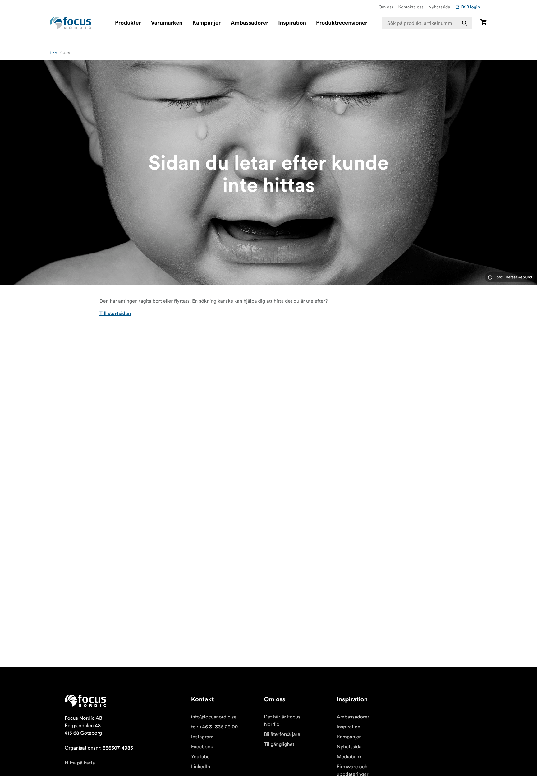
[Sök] (464, 23)
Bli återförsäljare (282, 734)
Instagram (202, 737)
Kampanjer (206, 23)
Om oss (386, 7)
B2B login (470, 7)
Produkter (128, 23)
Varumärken (166, 23)
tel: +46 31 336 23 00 (214, 727)
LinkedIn (200, 767)
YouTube (200, 757)
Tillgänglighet (279, 744)
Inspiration (292, 23)
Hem (54, 53)
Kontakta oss (411, 7)
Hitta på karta (80, 763)
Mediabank (349, 757)
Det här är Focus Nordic (282, 720)
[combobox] (427, 23)
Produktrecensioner (341, 23)
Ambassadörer (249, 23)
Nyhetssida (439, 7)
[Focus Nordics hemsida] (70, 23)
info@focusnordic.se (213, 717)
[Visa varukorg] (483, 22)
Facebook (202, 747)
